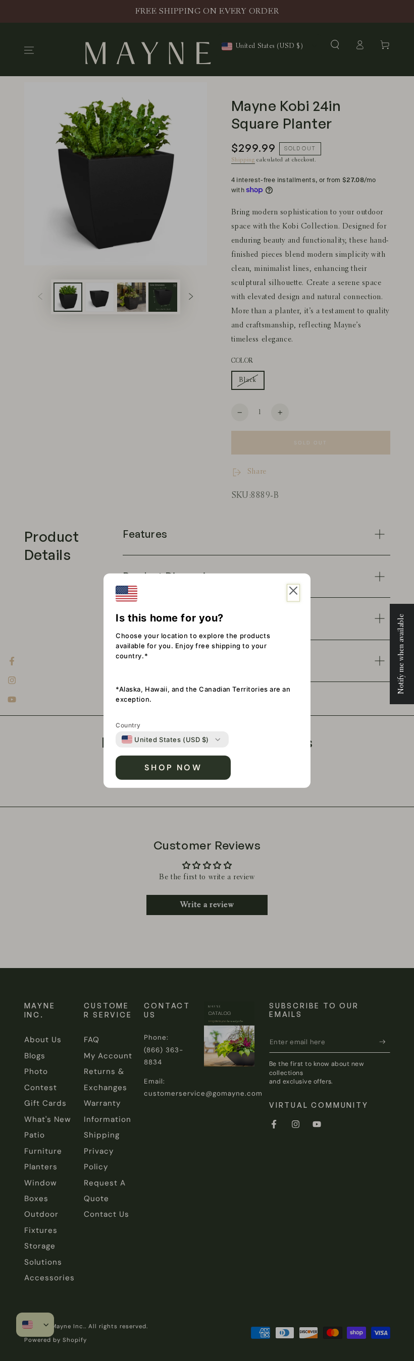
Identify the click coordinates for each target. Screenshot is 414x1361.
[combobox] (165, 739)
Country (128, 725)
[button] (293, 593)
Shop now (173, 767)
